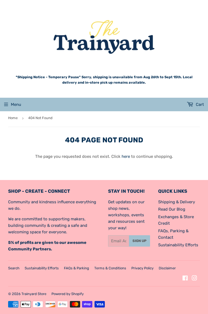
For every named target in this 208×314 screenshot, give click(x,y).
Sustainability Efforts (178, 245)
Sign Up (139, 241)
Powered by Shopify (67, 294)
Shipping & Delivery (176, 201)
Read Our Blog (171, 209)
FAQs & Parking (76, 268)
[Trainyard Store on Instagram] (194, 278)
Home (13, 118)
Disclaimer (167, 268)
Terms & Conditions (110, 268)
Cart (199, 104)
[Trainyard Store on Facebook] (185, 278)
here (126, 156)
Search (14, 268)
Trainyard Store (33, 294)
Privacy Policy (142, 268)
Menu (16, 104)
